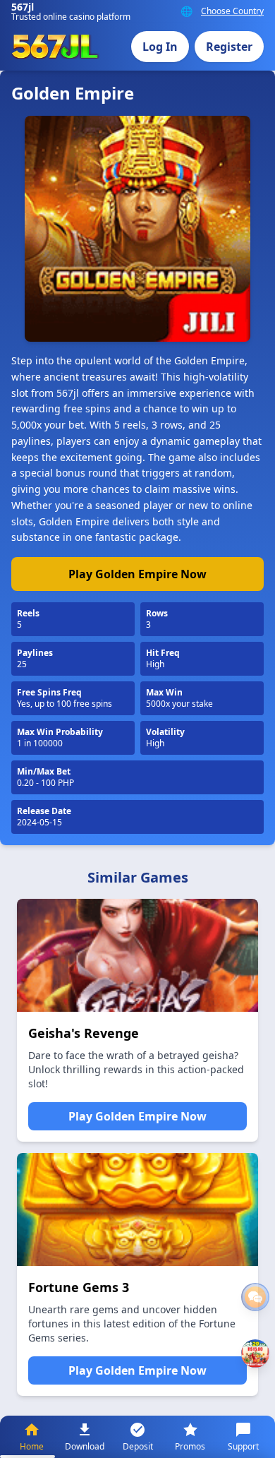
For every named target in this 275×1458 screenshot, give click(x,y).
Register (229, 46)
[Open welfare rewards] (255, 1353)
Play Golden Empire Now (137, 574)
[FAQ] (255, 1297)
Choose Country (232, 11)
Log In (160, 46)
